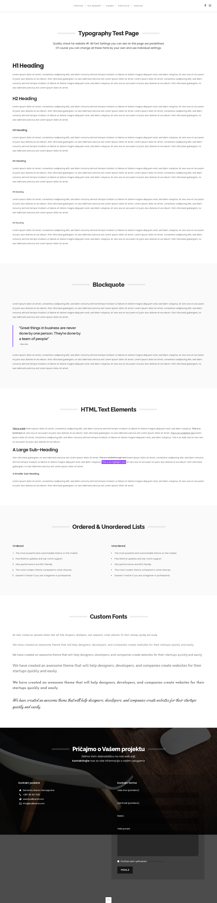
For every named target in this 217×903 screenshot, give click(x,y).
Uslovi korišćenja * (156, 861)
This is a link (19, 428)
